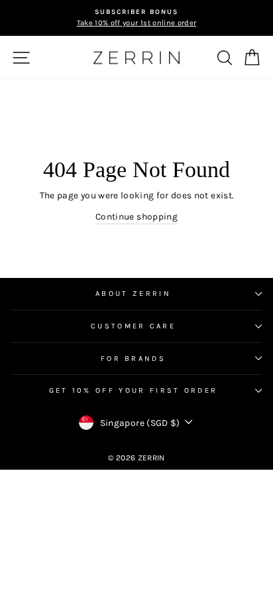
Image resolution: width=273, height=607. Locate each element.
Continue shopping (136, 216)
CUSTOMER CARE (133, 326)
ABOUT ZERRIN (133, 293)
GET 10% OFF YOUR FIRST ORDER (133, 390)
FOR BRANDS (133, 358)
